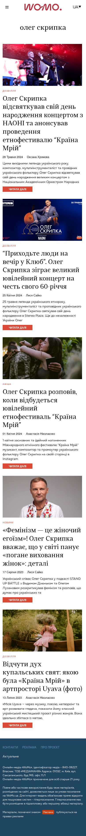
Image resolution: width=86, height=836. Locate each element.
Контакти (10, 747)
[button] (78, 7)
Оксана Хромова (38, 157)
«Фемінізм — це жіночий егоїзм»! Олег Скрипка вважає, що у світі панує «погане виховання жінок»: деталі (42, 547)
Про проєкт (50, 747)
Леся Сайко (33, 295)
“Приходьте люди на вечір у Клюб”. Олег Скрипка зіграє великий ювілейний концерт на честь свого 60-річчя (41, 270)
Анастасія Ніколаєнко (40, 434)
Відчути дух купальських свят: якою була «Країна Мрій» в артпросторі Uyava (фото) (42, 677)
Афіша (7, 384)
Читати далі (17, 189)
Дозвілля (9, 90)
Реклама (29, 747)
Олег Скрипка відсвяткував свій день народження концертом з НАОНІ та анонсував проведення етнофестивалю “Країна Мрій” (43, 124)
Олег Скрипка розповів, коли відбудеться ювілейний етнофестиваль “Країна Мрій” (40, 409)
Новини (8, 522)
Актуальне (11, 756)
